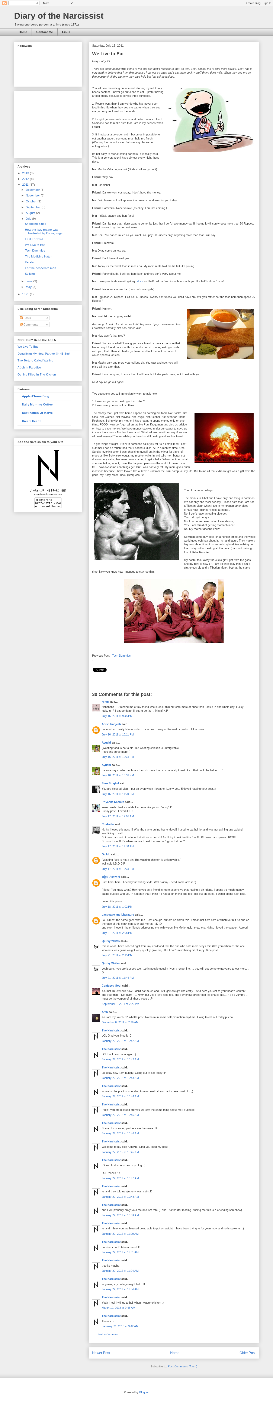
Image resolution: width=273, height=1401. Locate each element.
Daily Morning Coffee (37, 404)
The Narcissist (111, 1030)
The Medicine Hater (38, 256)
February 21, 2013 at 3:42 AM (120, 1326)
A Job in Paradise (29, 367)
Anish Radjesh (111, 724)
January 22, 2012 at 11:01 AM (120, 1252)
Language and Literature (118, 914)
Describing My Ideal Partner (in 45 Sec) (44, 353)
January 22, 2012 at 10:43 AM (120, 1078)
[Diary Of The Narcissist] (48, 496)
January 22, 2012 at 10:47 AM (120, 1178)
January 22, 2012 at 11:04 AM (120, 1270)
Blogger (143, 1392)
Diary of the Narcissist (58, 15)
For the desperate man (40, 268)
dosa (140, 281)
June (29, 281)
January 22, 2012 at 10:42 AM (120, 1041)
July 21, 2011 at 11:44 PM (118, 977)
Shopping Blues (35, 223)
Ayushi (106, 742)
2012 (26, 179)
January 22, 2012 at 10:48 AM (120, 1196)
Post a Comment (107, 1334)
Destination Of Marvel (38, 412)
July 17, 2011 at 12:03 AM (118, 816)
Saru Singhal (110, 783)
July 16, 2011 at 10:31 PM (118, 756)
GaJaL (106, 854)
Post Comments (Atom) (182, 1366)
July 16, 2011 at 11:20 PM (118, 794)
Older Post (248, 1353)
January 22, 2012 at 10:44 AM (120, 1096)
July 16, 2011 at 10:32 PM (118, 775)
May (29, 287)
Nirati (106, 701)
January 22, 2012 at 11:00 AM (120, 1233)
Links (66, 32)
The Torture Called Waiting (35, 360)
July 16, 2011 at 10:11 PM (118, 734)
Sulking (30, 273)
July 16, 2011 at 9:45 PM (117, 716)
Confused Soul (111, 985)
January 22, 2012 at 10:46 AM (120, 1133)
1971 (26, 294)
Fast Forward (34, 239)
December (33, 189)
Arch (105, 1012)
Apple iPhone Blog (35, 396)
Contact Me (44, 32)
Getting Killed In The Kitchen (36, 374)
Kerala (29, 262)
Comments (30, 324)
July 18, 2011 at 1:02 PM (117, 906)
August (31, 213)
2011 (25, 184)
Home (23, 32)
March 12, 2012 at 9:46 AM (118, 1307)
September (34, 207)
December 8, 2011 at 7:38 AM (120, 1022)
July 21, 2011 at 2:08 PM (117, 932)
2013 (26, 173)
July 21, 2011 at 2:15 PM (117, 955)
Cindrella (108, 824)
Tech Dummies (121, 655)
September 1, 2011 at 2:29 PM (120, 1004)
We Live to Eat (35, 244)
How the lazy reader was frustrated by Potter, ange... (45, 231)
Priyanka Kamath (113, 802)
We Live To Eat (27, 346)
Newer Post (101, 1353)
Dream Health (31, 421)
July (29, 218)
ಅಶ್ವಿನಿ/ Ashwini (111, 876)
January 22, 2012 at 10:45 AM (120, 1115)
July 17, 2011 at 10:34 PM (118, 868)
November (33, 195)
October (32, 201)
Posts (27, 318)
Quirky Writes (111, 941)
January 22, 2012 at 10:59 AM (120, 1215)
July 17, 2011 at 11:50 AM (118, 846)
